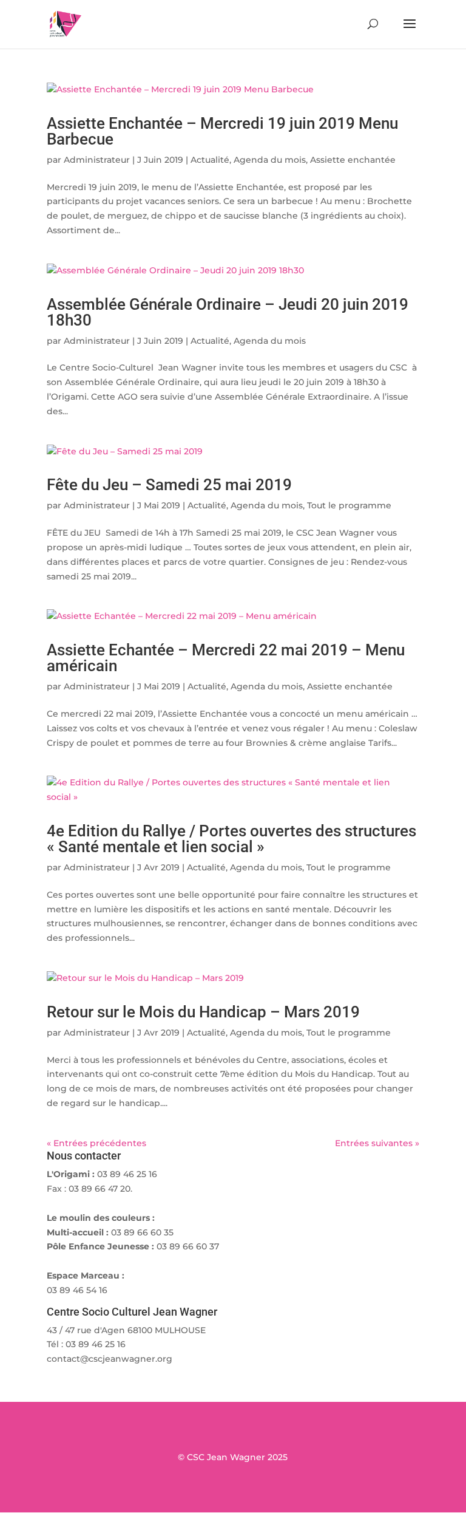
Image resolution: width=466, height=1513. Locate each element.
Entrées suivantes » (377, 1143)
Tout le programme (349, 505)
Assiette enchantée (353, 159)
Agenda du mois (270, 159)
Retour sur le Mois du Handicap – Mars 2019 (203, 1012)
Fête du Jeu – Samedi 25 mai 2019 (169, 485)
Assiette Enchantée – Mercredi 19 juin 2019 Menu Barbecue (222, 131)
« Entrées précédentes (96, 1143)
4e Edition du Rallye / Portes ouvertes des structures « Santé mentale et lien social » (231, 839)
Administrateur (97, 159)
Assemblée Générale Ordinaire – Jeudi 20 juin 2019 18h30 (227, 312)
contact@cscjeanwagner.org (109, 1358)
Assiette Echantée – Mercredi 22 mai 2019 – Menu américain (226, 658)
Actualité (210, 159)
